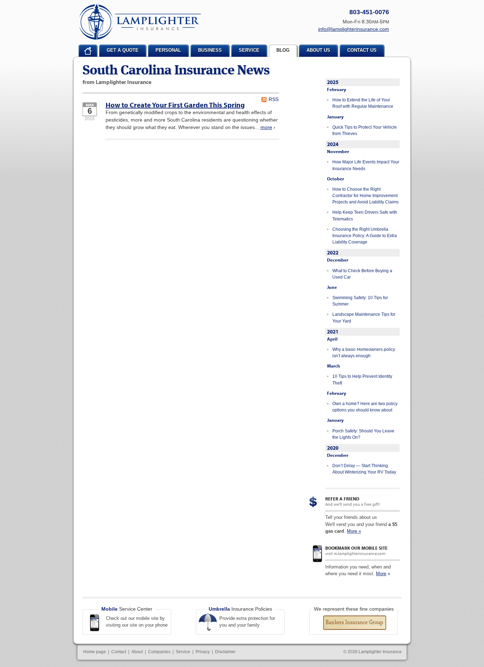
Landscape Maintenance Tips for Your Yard (363, 317)
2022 (332, 252)
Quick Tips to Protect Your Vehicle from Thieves (364, 130)
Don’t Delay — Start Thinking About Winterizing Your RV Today (364, 469)
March (333, 366)
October (335, 178)
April (332, 339)
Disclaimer (225, 651)
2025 (332, 82)
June (332, 287)
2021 (332, 331)
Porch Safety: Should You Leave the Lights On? (363, 434)
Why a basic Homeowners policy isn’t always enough (363, 352)
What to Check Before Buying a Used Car (362, 274)
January (335, 116)
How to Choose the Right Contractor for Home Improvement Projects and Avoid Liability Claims (365, 196)
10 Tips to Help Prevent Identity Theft (362, 379)
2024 (332, 144)
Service (183, 651)
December (337, 260)
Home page (94, 651)
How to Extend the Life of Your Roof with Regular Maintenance (362, 103)
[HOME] (88, 50)
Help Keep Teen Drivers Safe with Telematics (364, 215)
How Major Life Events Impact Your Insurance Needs (365, 165)
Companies (159, 651)
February (336, 89)
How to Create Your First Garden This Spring (175, 104)
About (137, 651)
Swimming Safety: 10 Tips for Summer (360, 301)
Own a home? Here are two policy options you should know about (365, 407)
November (338, 151)
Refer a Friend (342, 498)
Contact (118, 651)
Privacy (203, 651)
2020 (332, 447)
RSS (273, 99)
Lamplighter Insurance (140, 22)
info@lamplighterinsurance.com (353, 29)
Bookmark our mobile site (356, 548)
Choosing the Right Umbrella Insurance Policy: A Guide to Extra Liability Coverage (364, 236)
